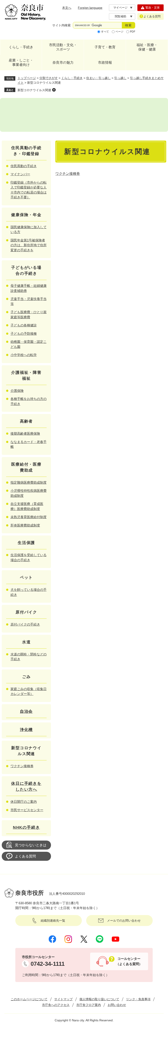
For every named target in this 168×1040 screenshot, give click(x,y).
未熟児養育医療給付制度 (28, 517)
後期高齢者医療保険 (25, 433)
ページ (119, 31)
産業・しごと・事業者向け (21, 62)
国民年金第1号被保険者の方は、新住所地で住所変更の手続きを (28, 245)
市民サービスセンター (26, 810)
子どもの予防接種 (23, 333)
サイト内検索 (61, 25)
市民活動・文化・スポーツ (63, 47)
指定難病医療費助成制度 (28, 482)
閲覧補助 (120, 16)
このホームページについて (29, 999)
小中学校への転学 (23, 355)
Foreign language (90, 7)
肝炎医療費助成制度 (25, 525)
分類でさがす (48, 78)
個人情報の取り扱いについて (99, 999)
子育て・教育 (105, 47)
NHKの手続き (26, 827)
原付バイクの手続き (25, 624)
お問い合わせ (117, 1005)
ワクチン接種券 (67, 173)
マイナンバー (20, 174)
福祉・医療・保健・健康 (147, 47)
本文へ (66, 7)
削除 (53, 89)
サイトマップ (63, 999)
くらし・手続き (21, 47)
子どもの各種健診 (23, 325)
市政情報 (105, 62)
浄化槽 (26, 729)
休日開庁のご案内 (23, 801)
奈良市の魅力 (63, 62)
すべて (105, 31)
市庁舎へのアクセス (56, 1005)
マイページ (120, 7)
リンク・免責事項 (138, 999)
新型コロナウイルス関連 (34, 90)
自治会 (26, 711)
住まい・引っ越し (98, 78)
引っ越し (120, 78)
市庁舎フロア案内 (88, 1005)
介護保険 (17, 390)
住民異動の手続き (23, 166)
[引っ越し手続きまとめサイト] (84, 115)
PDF (132, 31)
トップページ (27, 78)
